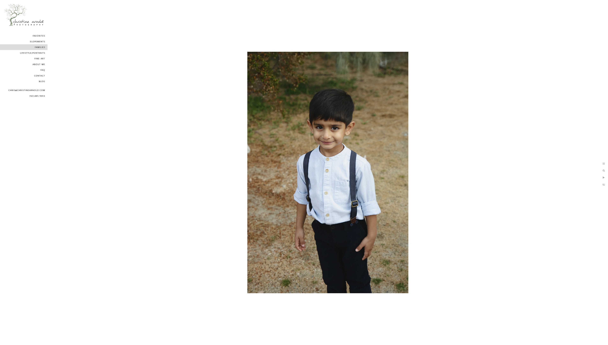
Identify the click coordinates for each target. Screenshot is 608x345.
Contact (39, 75)
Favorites (39, 35)
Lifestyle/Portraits (32, 53)
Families (40, 47)
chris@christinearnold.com (26, 90)
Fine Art (40, 58)
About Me (39, 64)
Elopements (37, 41)
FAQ (43, 70)
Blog (42, 81)
